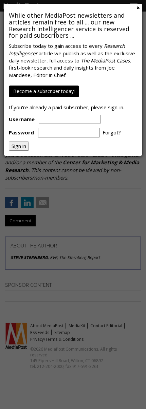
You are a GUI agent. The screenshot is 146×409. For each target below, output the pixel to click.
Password (21, 132)
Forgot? (112, 132)
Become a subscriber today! (44, 91)
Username (22, 119)
